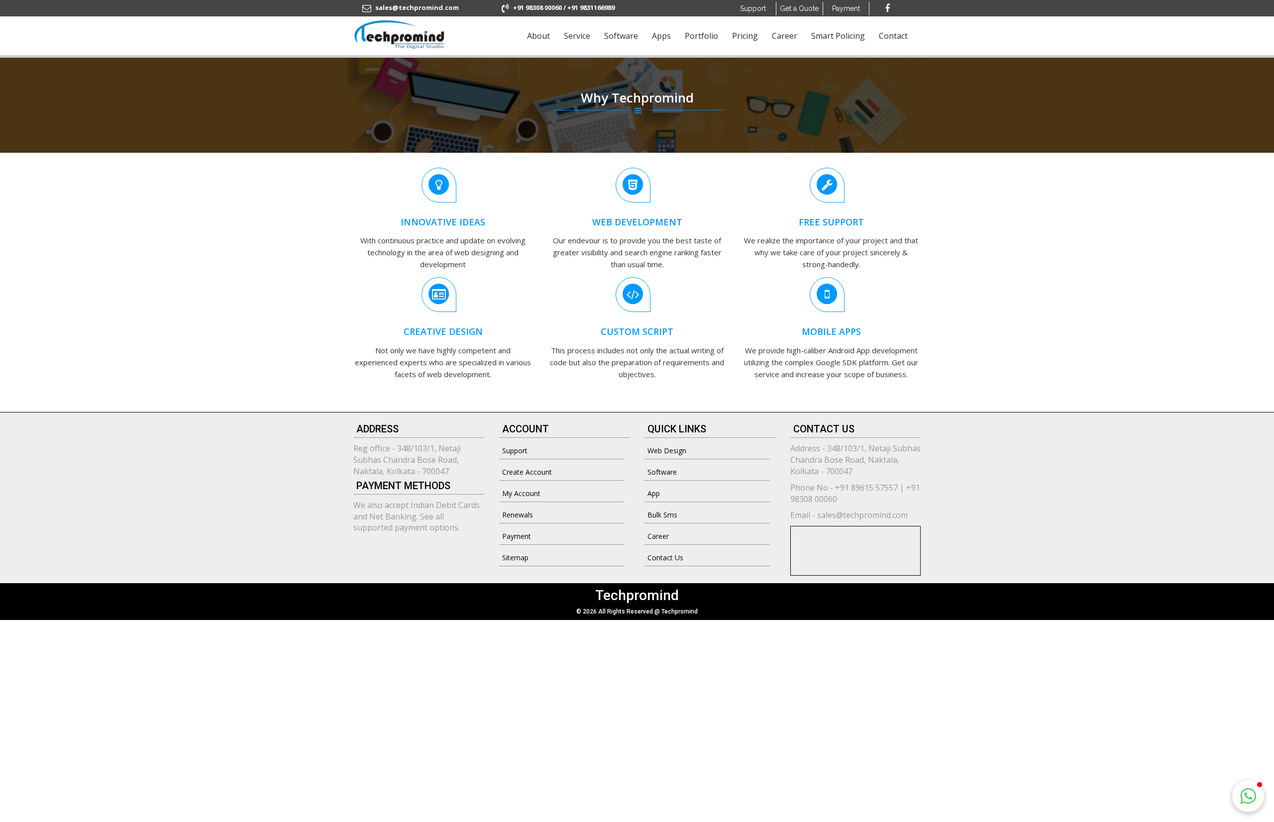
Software (621, 35)
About (538, 35)
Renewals (517, 514)
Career (784, 35)
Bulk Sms (662, 514)
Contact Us (665, 557)
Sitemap (515, 557)
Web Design (666, 450)
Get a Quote (799, 8)
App (653, 493)
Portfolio (701, 35)
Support (753, 8)
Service (577, 35)
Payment (516, 536)
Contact (893, 35)
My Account (521, 493)
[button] (1248, 796)
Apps (661, 35)
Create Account (527, 472)
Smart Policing (838, 35)
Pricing (745, 35)
